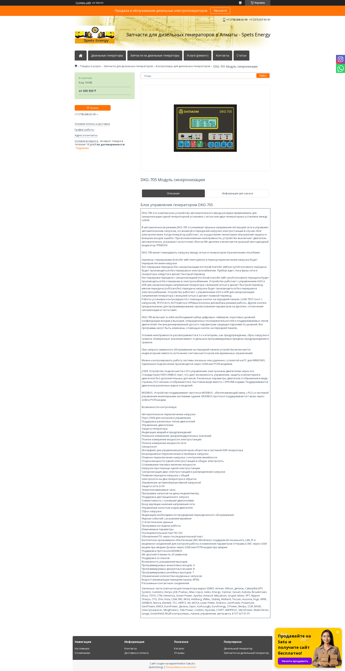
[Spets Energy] (95, 35)
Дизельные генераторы (107, 55)
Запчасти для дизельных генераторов (128, 66)
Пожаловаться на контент (181, 667)
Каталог (179, 648)
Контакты (222, 55)
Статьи (241, 55)
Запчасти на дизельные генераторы (154, 55)
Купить (94, 107)
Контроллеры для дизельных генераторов (183, 66)
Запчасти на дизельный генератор (246, 653)
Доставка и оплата (136, 653)
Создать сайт (83, 2)
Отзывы (179, 653)
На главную (82, 648)
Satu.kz (190, 663)
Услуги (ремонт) (197, 55)
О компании (82, 653)
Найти (263, 75)
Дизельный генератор (238, 648)
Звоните (220, 10)
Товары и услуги (90, 66)
